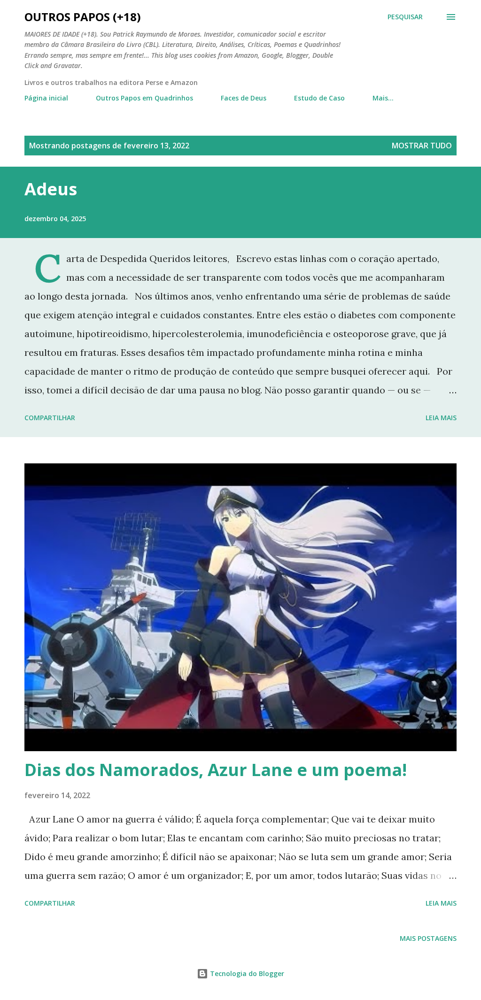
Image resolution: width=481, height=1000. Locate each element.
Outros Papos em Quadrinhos (144, 97)
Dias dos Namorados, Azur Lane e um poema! (215, 769)
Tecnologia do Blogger (246, 973)
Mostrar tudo (422, 145)
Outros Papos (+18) (82, 16)
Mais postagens (428, 938)
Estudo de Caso (319, 97)
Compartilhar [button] (49, 417)
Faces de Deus (243, 97)
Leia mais (441, 417)
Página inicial (46, 97)
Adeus (50, 188)
